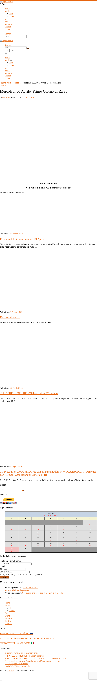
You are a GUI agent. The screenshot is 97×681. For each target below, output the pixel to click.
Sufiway (10, 670)
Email (2, 566)
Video (12, 610)
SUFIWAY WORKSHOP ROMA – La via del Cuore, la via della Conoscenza (36, 658)
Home (7, 603)
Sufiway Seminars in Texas (16, 663)
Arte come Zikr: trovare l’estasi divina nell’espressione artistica (32, 661)
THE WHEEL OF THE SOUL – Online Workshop (29, 393)
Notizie (17, 82)
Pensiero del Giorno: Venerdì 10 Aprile (22, 238)
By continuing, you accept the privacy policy (22, 574)
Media (7, 605)
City (1, 569)
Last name (4, 563)
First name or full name (10, 561)
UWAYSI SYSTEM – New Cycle (17, 666)
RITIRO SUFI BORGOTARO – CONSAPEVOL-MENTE (27, 638)
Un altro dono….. (10, 317)
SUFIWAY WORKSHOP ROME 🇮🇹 (17, 643)
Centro (8, 621)
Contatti (8, 623)
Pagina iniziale (6, 82)
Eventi (7, 616)
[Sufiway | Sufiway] (6, 2)
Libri (11, 608)
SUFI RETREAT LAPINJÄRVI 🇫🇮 (16, 633)
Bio (6, 613)
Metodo (8, 618)
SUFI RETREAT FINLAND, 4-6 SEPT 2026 (21, 653)
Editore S (6, 97)
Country (3, 571)
